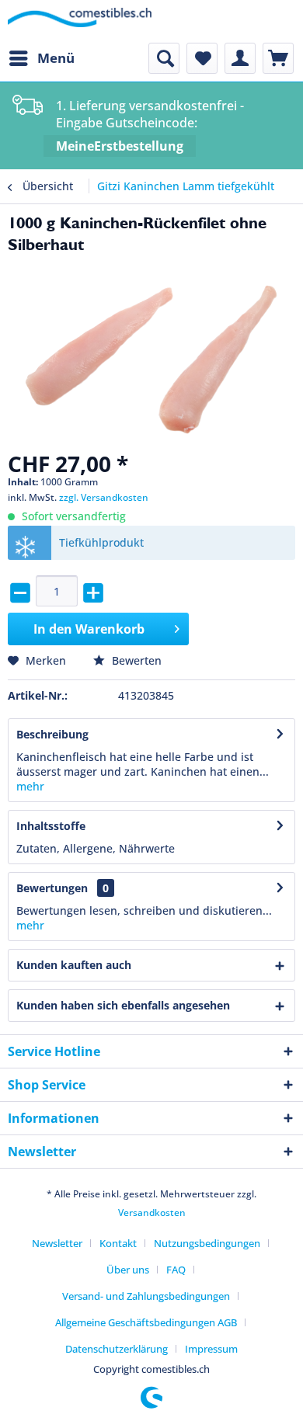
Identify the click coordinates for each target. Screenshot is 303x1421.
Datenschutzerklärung (116, 1349)
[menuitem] (41, 58)
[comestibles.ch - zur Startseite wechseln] (80, 21)
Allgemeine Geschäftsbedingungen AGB (146, 1322)
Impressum (211, 1349)
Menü (56, 58)
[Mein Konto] (240, 58)
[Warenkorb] (278, 58)
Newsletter (57, 1243)
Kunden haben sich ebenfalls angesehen (123, 1005)
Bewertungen (52, 888)
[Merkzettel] (202, 58)
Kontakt (118, 1243)
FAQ (176, 1270)
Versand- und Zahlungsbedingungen (146, 1296)
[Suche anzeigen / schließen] (163, 58)
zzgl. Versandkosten (103, 497)
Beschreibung (52, 734)
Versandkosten (152, 1212)
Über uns (127, 1270)
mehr (30, 786)
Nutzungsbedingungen (207, 1243)
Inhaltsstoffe (50, 825)
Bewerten (135, 660)
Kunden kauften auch (73, 964)
